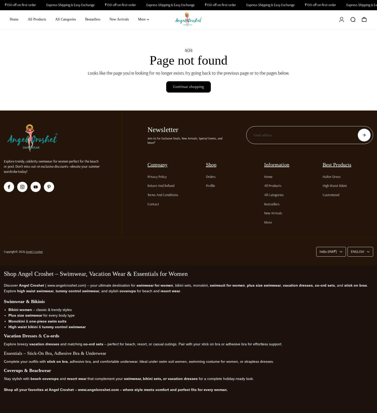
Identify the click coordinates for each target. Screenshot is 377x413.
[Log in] (341, 19)
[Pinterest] (49, 187)
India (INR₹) (328, 251)
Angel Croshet (34, 252)
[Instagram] (22, 187)
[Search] (353, 19)
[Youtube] (36, 187)
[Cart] (364, 19)
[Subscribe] (364, 135)
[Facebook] (9, 187)
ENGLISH (357, 251)
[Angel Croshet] (188, 19)
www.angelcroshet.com (65, 285)
